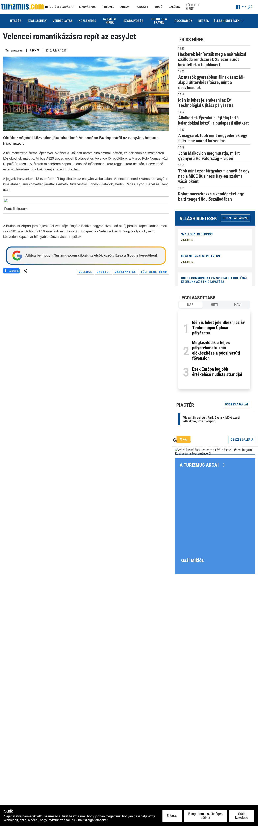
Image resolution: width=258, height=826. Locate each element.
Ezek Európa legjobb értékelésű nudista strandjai (217, 372)
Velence (85, 271)
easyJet (103, 271)
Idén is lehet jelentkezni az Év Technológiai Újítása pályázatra (218, 327)
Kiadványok (87, 7)
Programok (183, 21)
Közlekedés (87, 21)
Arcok (124, 7)
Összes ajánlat (237, 404)
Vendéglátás (63, 21)
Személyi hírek (109, 20)
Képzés (203, 21)
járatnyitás (125, 271)
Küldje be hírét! (193, 7)
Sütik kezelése (241, 815)
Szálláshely (37, 21)
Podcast (141, 7)
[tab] (191, 304)
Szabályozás (133, 21)
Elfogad (172, 815)
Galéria (174, 7)
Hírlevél (108, 7)
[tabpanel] (214, 349)
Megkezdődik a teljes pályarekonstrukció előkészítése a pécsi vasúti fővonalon (216, 350)
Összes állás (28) (236, 218)
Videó (158, 7)
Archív (34, 50)
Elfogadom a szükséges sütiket (205, 815)
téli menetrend (154, 271)
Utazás (15, 21)
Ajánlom (14, 270)
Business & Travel (159, 20)
